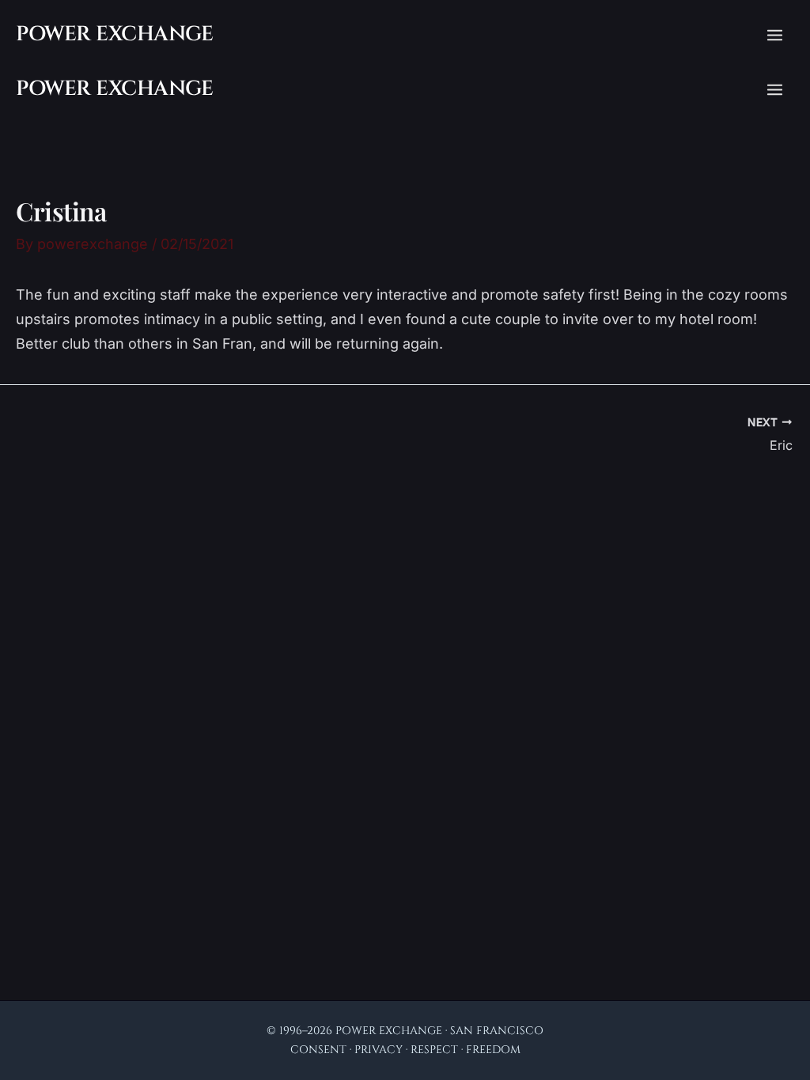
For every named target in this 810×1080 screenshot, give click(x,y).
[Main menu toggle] (774, 35)
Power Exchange (114, 34)
